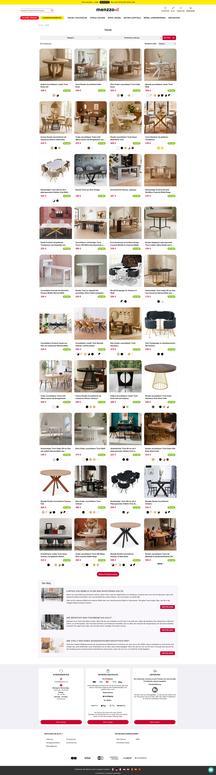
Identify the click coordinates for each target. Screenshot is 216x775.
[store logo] (108, 10)
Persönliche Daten (122, 743)
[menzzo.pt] (139, 769)
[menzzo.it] (120, 769)
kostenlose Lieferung (131, 38)
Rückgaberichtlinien (53, 743)
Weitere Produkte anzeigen (108, 574)
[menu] (108, 18)
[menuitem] (29, 18)
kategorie (70, 38)
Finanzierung (71, 739)
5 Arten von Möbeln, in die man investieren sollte (94, 591)
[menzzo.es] (135, 769)
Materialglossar (51, 746)
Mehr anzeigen (61, 722)
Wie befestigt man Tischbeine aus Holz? (89, 618)
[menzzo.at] (128, 769)
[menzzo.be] (132, 769)
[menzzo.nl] (124, 769)
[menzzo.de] (116, 769)
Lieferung (49, 739)
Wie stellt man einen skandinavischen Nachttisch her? (97, 641)
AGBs (138, 739)
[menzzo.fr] (112, 769)
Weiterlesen (167, 607)
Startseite (40, 25)
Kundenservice (71, 743)
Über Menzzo (121, 739)
